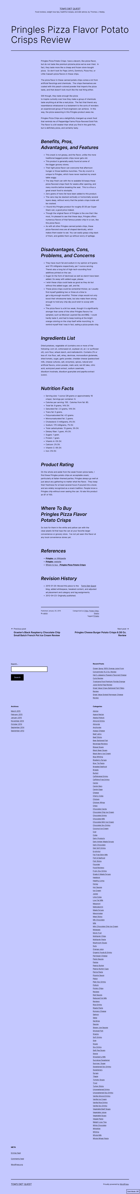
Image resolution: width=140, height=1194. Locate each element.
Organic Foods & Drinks (102, 952)
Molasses (96, 930)
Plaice (95, 979)
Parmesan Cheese (100, 956)
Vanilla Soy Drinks (100, 1106)
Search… (14, 664)
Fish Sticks (97, 861)
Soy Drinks (97, 1047)
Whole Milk (97, 1135)
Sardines (96, 1021)
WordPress (124, 1184)
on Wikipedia (56, 558)
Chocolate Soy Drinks (101, 825)
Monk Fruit (97, 933)
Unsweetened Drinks (101, 1089)
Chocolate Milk (99, 819)
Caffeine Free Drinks (101, 780)
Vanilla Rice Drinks (100, 1103)
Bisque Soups (98, 747)
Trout (95, 1083)
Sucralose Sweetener (101, 1060)
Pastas (95, 962)
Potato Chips (94, 611)
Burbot (95, 773)
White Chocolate (99, 1125)
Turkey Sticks (98, 1086)
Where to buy (66, 565)
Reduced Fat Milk (100, 998)
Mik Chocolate (98, 920)
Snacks (96, 613)
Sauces (96, 1024)
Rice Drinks (97, 1005)
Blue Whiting (98, 757)
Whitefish (96, 1129)
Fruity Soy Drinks (100, 871)
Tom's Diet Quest (70, 8)
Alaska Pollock (98, 718)
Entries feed (16, 1153)
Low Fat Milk (98, 900)
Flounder (96, 864)
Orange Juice (98, 949)
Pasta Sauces (98, 959)
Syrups (95, 1073)
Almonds (96, 724)
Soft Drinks (97, 1037)
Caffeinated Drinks (100, 776)
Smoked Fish (98, 1031)
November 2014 (17, 721)
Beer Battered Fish (100, 740)
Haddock (96, 877)
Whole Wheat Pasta (101, 1138)
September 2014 (17, 727)
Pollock (96, 985)
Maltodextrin (98, 907)
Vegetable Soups (99, 1116)
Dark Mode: (131, 1191)
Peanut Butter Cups (101, 969)
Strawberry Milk (99, 1057)
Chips (86, 611)
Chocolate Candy (100, 809)
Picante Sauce (98, 975)
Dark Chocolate (99, 845)
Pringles (96, 616)
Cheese (96, 793)
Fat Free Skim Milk (100, 855)
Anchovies (97, 727)
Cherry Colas (98, 796)
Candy (95, 783)
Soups (95, 1044)
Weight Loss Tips (100, 1122)
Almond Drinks (99, 721)
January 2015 (16, 718)
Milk (94, 923)
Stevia (95, 1054)
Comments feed (17, 1159)
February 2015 (16, 714)
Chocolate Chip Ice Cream (103, 812)
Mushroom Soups (100, 943)
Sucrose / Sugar (99, 1063)
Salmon (96, 1014)
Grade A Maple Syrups (102, 874)
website (53, 562)
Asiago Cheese (99, 731)
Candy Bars (97, 786)
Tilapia (95, 1076)
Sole (94, 1041)
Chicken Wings (99, 803)
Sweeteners (97, 1070)
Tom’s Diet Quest (88, 586)
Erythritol (96, 851)
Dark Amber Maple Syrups (103, 842)
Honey (95, 884)
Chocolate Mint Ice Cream (103, 822)
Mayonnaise (98, 913)
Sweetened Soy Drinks (102, 1067)
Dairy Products (99, 838)
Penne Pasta (98, 972)
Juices (95, 894)
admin (45, 613)
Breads (95, 770)
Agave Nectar (98, 714)
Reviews (96, 1001)
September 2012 (17, 731)
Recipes (96, 992)
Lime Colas (97, 897)
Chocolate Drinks (100, 815)
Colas (95, 835)
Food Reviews (98, 868)
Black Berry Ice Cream (102, 754)
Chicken (96, 799)
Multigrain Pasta (99, 940)
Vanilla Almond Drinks (101, 1096)
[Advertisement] (70, 676)
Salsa (95, 1018)
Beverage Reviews (100, 744)
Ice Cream (97, 891)
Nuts (95, 946)
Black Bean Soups (100, 750)
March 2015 (15, 711)
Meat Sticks (97, 917)
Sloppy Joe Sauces (100, 1028)
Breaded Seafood (100, 767)
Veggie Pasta (98, 1119)
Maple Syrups (98, 910)
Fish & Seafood (99, 858)
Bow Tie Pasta (98, 763)
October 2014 (16, 724)
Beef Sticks (97, 737)
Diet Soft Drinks (99, 848)
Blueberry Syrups (100, 760)
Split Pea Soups (99, 1050)
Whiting (96, 1132)
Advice (95, 711)
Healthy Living (98, 881)
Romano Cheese (99, 1011)
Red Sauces (97, 995)
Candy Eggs (98, 789)
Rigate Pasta (98, 1008)
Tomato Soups (99, 1080)
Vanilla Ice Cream (100, 1099)
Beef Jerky (97, 734)
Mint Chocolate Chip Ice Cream (105, 926)
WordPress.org (17, 1165)
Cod (94, 832)
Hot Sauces (97, 887)
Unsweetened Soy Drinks (103, 1093)
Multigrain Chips (99, 936)
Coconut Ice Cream (100, 829)
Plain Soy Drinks (99, 982)
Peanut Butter (98, 966)
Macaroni (96, 904)
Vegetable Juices (99, 1112)
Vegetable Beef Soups (101, 1109)
